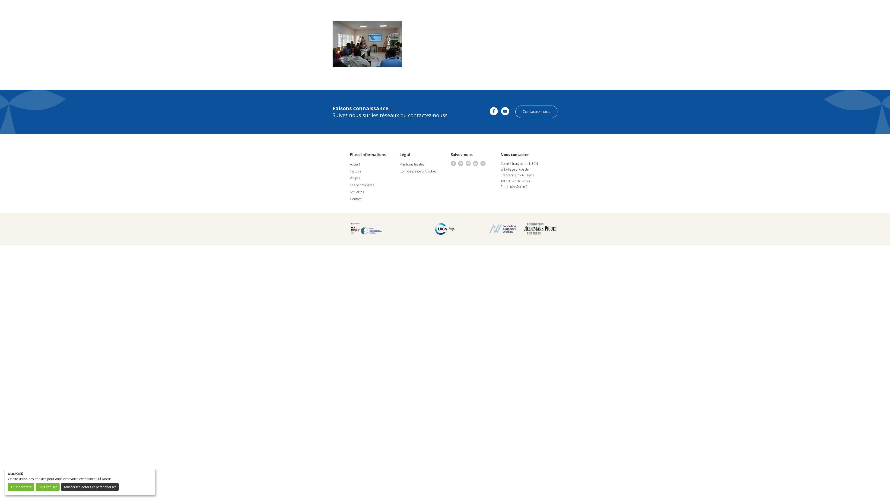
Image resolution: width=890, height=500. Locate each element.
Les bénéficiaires (362, 185)
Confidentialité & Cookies (418, 171)
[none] (876, 8)
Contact (505, 8)
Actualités (488, 8)
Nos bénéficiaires (464, 8)
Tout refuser (47, 487)
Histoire (355, 171)
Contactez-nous (536, 111)
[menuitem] (876, 8)
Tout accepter (21, 487)
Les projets (439, 8)
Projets (355, 178)
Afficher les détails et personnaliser (90, 487)
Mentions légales (412, 164)
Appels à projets (414, 8)
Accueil (355, 164)
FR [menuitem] (874, 8)
